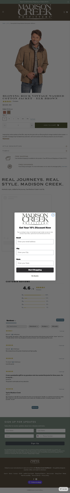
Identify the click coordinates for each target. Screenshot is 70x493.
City (17, 249)
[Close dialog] (53, 214)
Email (18, 238)
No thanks (35, 276)
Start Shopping (35, 270)
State (18, 259)
